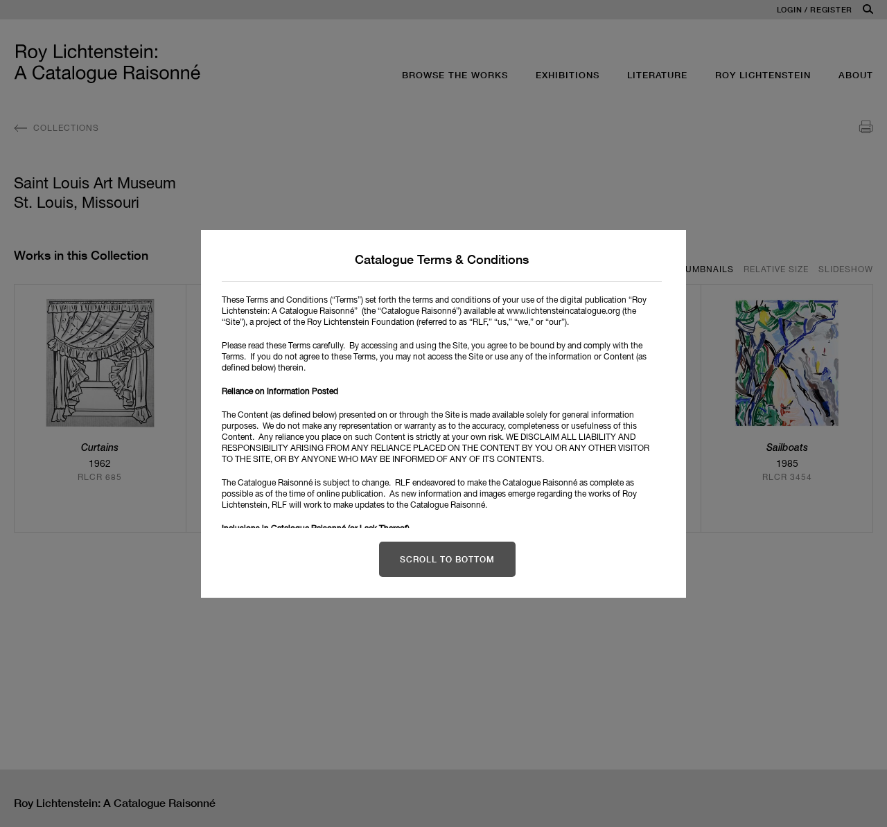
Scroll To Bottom (447, 559)
